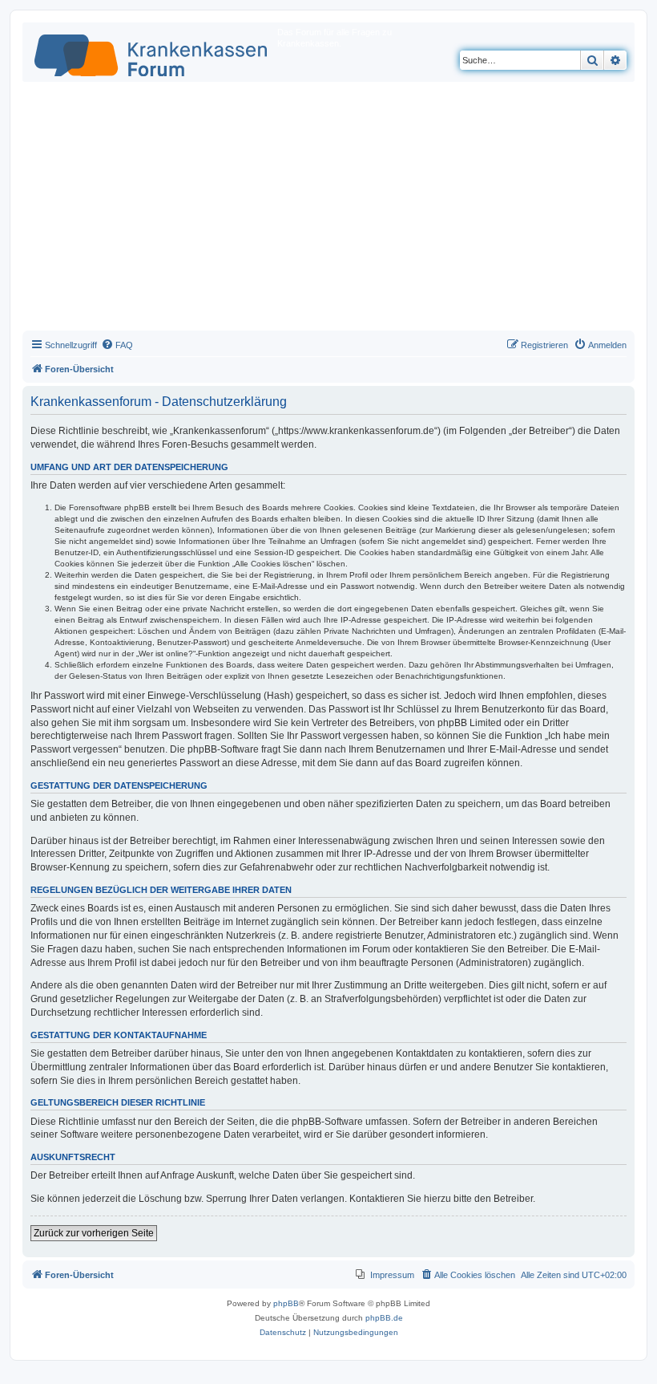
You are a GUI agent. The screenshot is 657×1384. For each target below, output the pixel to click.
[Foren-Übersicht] (151, 52)
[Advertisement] (328, 210)
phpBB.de (384, 1317)
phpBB (286, 1303)
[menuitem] (117, 345)
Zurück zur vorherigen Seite (94, 1233)
